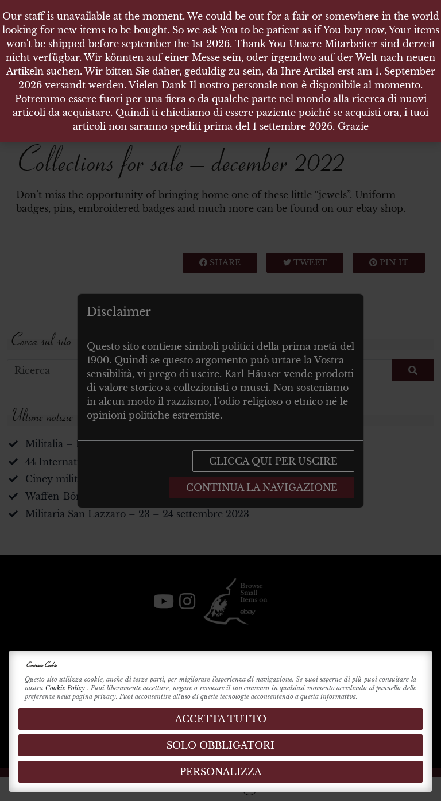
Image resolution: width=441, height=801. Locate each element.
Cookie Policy (66, 688)
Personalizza (220, 771)
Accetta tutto (220, 719)
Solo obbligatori (220, 745)
